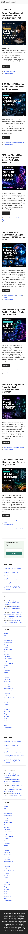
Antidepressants (8, 447)
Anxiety (6, 142)
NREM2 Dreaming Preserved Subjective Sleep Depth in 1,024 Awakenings (12, 587)
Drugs (5, 661)
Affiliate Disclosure (21, 913)
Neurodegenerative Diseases (11, 684)
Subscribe (14, 553)
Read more (6, 66)
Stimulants (7, 716)
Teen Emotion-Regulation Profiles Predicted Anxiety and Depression (13, 312)
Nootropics (7, 693)
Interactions (7, 674)
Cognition (6, 295)
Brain (9, 142)
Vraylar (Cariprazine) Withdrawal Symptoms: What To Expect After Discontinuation (12, 608)
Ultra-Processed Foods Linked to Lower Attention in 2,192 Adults (13, 462)
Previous (5, 528)
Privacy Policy (6, 913)
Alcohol (6, 638)
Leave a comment (8, 73)
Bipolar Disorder (8, 649)
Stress (5, 718)
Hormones (6, 672)
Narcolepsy (7, 679)
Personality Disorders (9, 697)
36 (20, 528)
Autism (6, 647)
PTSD (5, 707)
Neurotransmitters (8, 691)
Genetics (18, 217)
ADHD (5, 635)
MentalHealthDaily (11, 2)
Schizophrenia (7, 709)
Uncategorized (7, 727)
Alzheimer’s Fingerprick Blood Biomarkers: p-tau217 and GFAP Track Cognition (14, 574)
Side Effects (7, 711)
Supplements (7, 723)
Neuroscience (15, 142)
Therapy (6, 725)
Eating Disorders (8, 663)
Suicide (6, 720)
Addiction (6, 217)
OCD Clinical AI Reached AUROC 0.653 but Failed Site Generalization (13, 86)
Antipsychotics (8, 642)
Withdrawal (7, 730)
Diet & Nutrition (8, 658)
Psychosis (6, 704)
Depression (12, 217)
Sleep (5, 714)
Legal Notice (13, 913)
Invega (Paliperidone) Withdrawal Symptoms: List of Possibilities (12, 602)
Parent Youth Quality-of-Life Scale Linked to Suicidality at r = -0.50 (13, 15)
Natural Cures (7, 681)
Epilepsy (6, 665)
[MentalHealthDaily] (3, 2)
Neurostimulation (8, 688)
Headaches (7, 670)
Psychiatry (6, 71)
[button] (20, 2)
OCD (5, 695)
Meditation (6, 677)
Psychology (13, 71)
